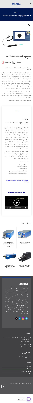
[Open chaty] (29, 399)
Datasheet (26, 182)
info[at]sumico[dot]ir (24, 346)
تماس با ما (28, 368)
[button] (29, 25)
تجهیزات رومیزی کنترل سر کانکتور (19, 100)
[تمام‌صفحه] (7, 208)
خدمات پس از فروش (26, 371)
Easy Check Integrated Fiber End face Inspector (17, 180)
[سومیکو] (16, 4)
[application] (16, 202)
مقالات (29, 373)
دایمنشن (10, 100)
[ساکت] (10, 208)
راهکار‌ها (29, 366)
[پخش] (25, 208)
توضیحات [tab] (17, 110)
